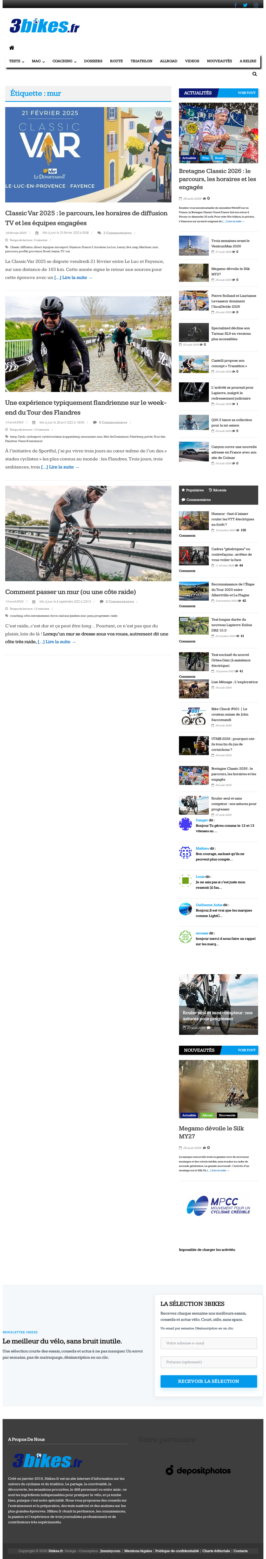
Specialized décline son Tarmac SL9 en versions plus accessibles (231, 333)
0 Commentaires (112, 422)
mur (155, 247)
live (129, 247)
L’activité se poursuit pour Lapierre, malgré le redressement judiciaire (232, 393)
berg (13, 437)
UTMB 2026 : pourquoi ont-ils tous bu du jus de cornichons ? (233, 744)
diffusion (27, 247)
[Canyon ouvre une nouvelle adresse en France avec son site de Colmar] (194, 451)
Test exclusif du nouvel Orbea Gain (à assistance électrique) (231, 660)
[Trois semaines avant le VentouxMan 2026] (194, 245)
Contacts (241, 1551)
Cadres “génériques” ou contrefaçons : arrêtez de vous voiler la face (231, 554)
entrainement (40, 616)
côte (27, 616)
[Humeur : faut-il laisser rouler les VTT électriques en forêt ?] (194, 520)
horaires (100, 247)
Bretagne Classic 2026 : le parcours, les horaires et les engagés (217, 179)
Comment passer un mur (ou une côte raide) (70, 592)
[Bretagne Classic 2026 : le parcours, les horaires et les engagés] (218, 133)
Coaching (62, 61)
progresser (101, 616)
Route (116, 61)
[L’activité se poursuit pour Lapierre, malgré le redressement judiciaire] (194, 392)
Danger (202, 820)
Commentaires (199, 500)
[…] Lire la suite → (73, 277)
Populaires (195, 490)
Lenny (121, 247)
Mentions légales (138, 1551)
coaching (16, 616)
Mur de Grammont (116, 437)
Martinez (145, 247)
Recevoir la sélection (208, 1381)
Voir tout (247, 93)
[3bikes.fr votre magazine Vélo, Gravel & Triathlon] (11, 48)
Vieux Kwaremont (30, 441)
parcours (11, 251)
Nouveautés (219, 61)
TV (62, 251)
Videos (192, 61)
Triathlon (141, 61)
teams (55, 251)
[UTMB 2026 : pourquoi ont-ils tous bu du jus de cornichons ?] (194, 745)
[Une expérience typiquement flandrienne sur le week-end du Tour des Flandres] (88, 344)
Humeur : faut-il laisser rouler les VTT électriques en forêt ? (232, 519)
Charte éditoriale (216, 1551)
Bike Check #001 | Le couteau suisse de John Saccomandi (229, 714)
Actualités (189, 158)
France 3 (87, 247)
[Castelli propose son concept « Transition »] (194, 364)
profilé (23, 251)
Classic (14, 247)
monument (88, 437)
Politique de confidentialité (177, 1551)
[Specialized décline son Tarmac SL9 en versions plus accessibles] (194, 332)
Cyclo (21, 437)
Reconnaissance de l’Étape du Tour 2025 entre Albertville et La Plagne (233, 589)
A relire (248, 61)
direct (38, 247)
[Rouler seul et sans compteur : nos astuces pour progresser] (194, 805)
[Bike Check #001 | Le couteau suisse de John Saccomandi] (194, 715)
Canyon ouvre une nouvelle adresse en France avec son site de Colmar (234, 452)
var (67, 251)
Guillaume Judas (209, 905)
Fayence (75, 247)
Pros (205, 158)
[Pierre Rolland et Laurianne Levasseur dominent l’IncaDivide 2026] (194, 300)
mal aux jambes (69, 616)
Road (46, 251)
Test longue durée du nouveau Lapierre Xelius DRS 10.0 (231, 625)
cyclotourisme (52, 437)
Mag (36, 61)
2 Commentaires (117, 233)
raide (113, 616)
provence (35, 251)
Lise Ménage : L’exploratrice (234, 682)
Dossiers (93, 61)
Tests (14, 61)
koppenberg (71, 437)
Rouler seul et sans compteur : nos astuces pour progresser (234, 803)
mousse (202, 933)
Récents (219, 490)
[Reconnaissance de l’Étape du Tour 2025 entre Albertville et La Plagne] (194, 591)
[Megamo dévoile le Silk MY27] (194, 273)
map (135, 247)
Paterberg (136, 437)
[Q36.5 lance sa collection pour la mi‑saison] (194, 424)
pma (90, 616)
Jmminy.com (110, 1551)
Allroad (168, 61)
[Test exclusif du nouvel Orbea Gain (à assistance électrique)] (194, 661)
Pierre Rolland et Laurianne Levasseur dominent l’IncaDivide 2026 (233, 301)
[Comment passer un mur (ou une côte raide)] (88, 533)
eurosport (61, 247)
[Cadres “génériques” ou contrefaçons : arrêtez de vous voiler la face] (194, 555)
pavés (148, 437)
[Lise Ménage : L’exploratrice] (194, 688)
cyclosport (33, 437)
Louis (200, 877)
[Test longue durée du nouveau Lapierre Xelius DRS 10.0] (194, 625)
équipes (48, 247)
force (54, 616)
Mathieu (202, 848)
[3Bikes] (47, 1460)
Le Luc (111, 247)
